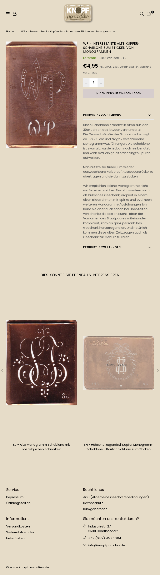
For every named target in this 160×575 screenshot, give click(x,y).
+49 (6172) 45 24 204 (104, 538)
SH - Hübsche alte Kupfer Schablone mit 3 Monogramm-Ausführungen (118, 446)
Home (10, 31)
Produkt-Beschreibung (102, 114)
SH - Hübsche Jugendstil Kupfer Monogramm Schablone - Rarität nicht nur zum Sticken (41, 446)
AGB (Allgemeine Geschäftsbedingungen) (116, 497)
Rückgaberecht (95, 509)
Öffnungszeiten (18, 503)
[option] (41, 95)
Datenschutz (93, 503)
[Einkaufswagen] (149, 13)
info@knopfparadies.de (106, 545)
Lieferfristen (15, 538)
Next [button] (157, 370)
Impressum (15, 497)
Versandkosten (129, 67)
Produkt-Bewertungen (102, 247)
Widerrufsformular (20, 532)
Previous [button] (2, 370)
